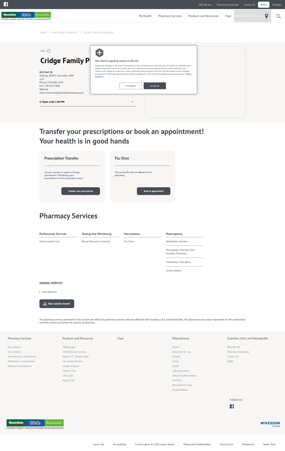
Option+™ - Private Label (76, 356)
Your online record (59, 303)
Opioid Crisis (69, 370)
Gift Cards (68, 375)
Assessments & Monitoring (22, 356)
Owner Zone (269, 444)
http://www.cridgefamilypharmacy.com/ (61, 92)
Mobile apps (69, 347)
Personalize (131, 86)
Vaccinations (132, 234)
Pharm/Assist (180, 338)
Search (175, 347)
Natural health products (184, 375)
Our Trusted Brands (72, 361)
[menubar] (5, 4)
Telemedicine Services (74, 351)
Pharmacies (248, 444)
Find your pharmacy (65, 32)
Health (175, 366)
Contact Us (249, 4)
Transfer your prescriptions (80, 191)
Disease (176, 356)
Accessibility (119, 444)
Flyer (121, 338)
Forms (175, 361)
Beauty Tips (69, 380)
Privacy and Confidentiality (197, 444)
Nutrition (177, 380)
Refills (264, 4)
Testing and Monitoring (96, 234)
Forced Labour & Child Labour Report (154, 444)
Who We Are (205, 4)
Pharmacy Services (19, 338)
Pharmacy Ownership (227, 4)
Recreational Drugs (182, 385)
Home (43, 32)
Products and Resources (78, 338)
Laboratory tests (180, 370)
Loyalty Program (71, 366)
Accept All (154, 86)
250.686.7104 (55, 82)
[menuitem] (6, 4)
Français (276, 4)
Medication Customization (21, 361)
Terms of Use (226, 444)
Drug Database (180, 389)
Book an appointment (153, 191)
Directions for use (181, 351)
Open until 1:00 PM (53, 101)
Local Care (98, 444)
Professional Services (52, 234)
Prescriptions (174, 234)
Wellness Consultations (20, 366)
